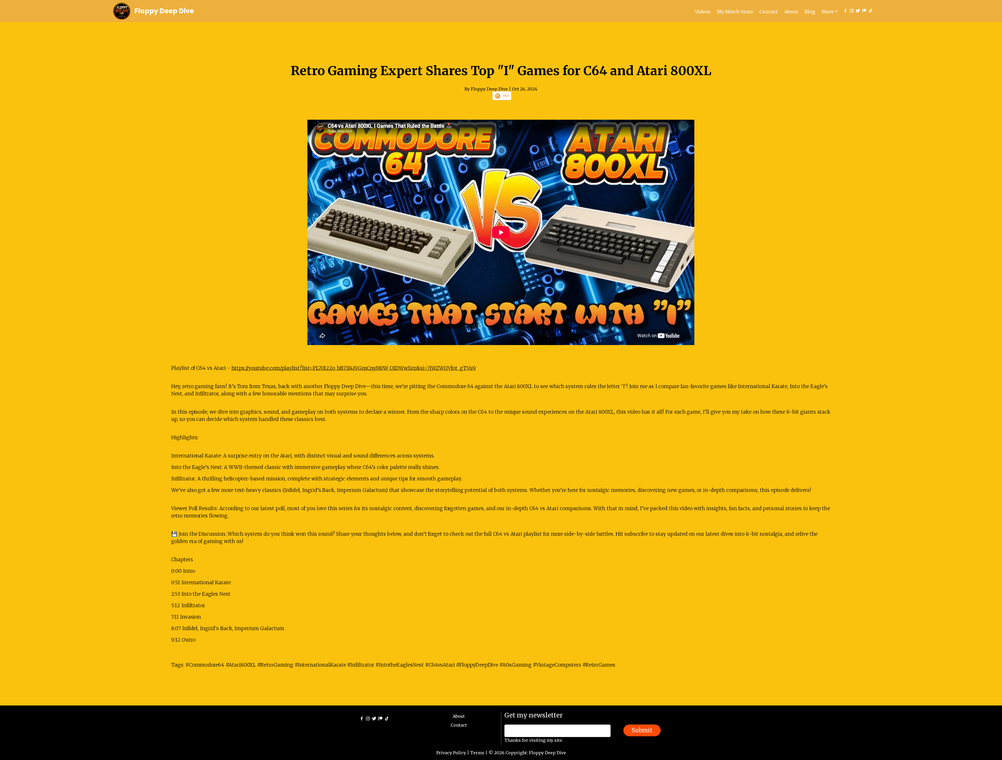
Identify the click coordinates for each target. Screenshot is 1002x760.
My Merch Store (735, 12)
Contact (768, 12)
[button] (830, 12)
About (791, 12)
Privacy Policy (451, 752)
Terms (477, 752)
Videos (703, 12)
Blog (810, 12)
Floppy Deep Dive (164, 11)
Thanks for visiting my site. (533, 740)
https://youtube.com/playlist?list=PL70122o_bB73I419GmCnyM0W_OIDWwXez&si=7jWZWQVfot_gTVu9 (353, 368)
